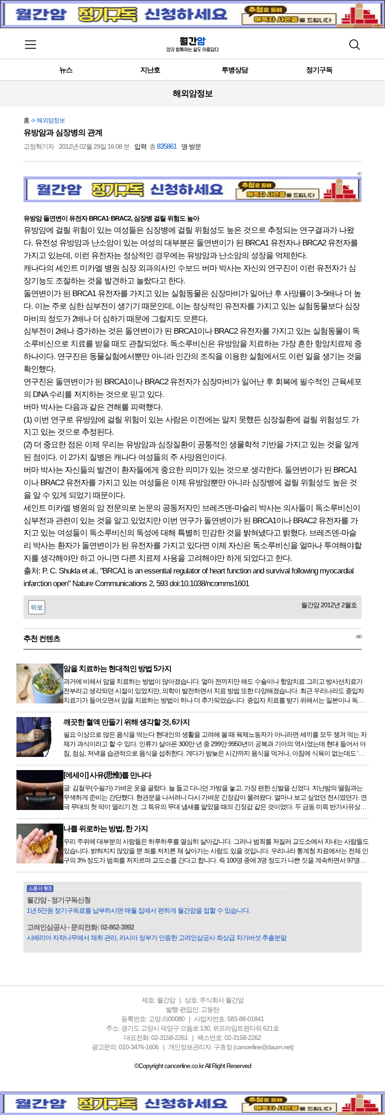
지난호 (150, 70)
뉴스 (65, 70)
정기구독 (319, 70)
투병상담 (235, 70)
